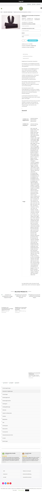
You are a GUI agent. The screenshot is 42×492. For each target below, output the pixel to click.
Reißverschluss (33, 121)
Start (1, 12)
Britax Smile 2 (36, 155)
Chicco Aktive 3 (33, 167)
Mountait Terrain (34, 235)
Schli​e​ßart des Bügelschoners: (29, 23)
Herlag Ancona (36, 196)
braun (28, 47)
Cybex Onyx (36, 170)
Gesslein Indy (36, 186)
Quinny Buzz (35, 250)
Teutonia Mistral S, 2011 (35, 263)
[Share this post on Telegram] (36, 51)
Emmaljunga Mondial (34, 174)
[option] (11, 22)
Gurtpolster (32, 47)
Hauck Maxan (35, 192)
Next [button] (40, 336)
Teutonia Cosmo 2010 (35, 258)
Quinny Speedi (33, 251)
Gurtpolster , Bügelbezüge (8, 12)
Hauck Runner (33, 193)
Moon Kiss (34, 228)
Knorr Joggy (36, 216)
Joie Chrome (35, 204)
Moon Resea (35, 231)
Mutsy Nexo (34, 238)
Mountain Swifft (33, 232)
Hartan (35, 189)
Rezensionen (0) (26, 58)
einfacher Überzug (34, 118)
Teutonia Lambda (35, 262)
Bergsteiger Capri (35, 148)
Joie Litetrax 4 (35, 205)
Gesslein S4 (33, 188)
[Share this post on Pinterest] (30, 51)
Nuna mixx (36, 240)
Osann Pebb (33, 242)
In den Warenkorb (32, 40)
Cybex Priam (33, 171)
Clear (23, 36)
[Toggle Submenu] (38, 388)
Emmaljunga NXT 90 (34, 177)
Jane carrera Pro (34, 201)
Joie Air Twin (35, 202)
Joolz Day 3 (33, 212)
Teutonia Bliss (36, 257)
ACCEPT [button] (27, 490)
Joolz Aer (36, 209)
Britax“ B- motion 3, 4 (35, 156)
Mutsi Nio (33, 236)
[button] (41, 458)
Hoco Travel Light (34, 198)
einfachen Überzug (34, 124)
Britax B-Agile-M (35, 152)
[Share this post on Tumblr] (32, 51)
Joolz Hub (35, 215)
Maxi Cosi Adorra (35, 221)
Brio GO (33, 151)
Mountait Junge (34, 234)
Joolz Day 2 (37, 211)
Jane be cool (35, 200)
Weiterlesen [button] (4, 461)
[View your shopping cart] (40, 9)
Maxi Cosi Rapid (36, 225)
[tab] (25, 54)
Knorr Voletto (33, 217)
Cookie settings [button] (21, 490)
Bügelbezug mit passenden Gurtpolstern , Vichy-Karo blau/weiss (21, 308)
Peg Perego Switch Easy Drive (35, 249)
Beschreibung (25, 54)
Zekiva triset (33, 274)
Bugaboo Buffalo (34, 158)
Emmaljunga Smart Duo (35, 179)
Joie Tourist (33, 208)
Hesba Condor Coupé (35, 197)
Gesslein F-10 (33, 185)
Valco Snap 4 (35, 273)
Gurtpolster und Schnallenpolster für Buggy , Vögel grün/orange (7, 308)
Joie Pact (37, 206)
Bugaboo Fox (36, 163)
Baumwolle (24, 110)
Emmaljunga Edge (34, 173)
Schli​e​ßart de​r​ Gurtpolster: (28, 28)
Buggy (23, 33)
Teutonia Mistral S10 (34, 265)
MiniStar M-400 (33, 227)
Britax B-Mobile (33, 154)
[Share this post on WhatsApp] (34, 51)
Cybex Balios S (36, 169)
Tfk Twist (35, 270)
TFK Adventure (33, 266)
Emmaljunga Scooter (34, 178)
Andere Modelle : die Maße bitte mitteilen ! (35, 136)
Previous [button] (2, 336)
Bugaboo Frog (33, 165)
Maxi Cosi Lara (33, 223)
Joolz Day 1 (33, 211)
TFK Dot (35, 268)
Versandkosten (37, 19)
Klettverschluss (33, 119)
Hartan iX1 (32, 190)
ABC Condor (33, 128)
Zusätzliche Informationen (27, 56)
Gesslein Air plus (36, 183)
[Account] (38, 9)
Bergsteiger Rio (33, 150)
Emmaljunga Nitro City (35, 175)
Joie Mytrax (33, 206)
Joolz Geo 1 (33, 213)
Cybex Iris (32, 170)
